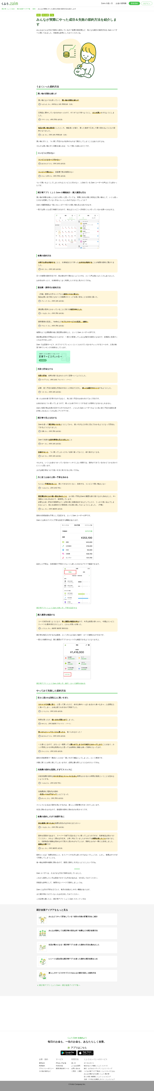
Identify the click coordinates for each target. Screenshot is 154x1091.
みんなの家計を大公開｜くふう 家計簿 (96, 1074)
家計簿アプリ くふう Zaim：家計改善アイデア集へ (59, 985)
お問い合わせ (75, 1068)
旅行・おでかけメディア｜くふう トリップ (98, 1068)
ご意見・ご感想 (76, 1071)
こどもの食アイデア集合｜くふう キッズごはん (99, 1071)
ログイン (146, 3)
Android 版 (59, 1066)
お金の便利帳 (121, 3)
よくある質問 (75, 1066)
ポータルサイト (89, 1063)
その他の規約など (45, 1071)
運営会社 (42, 1063)
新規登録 (134, 3)
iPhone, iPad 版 (61, 1063)
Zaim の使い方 (107, 3)
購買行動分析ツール (62, 1068)
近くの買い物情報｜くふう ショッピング (97, 1076)
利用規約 (42, 1066)
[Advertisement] (77, 1015)
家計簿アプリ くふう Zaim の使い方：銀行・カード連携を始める (60, 683)
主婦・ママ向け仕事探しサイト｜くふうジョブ (99, 1079)
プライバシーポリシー (46, 1068)
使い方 (73, 1063)
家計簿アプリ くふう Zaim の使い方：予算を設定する (56, 608)
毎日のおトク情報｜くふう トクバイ (96, 1066)
